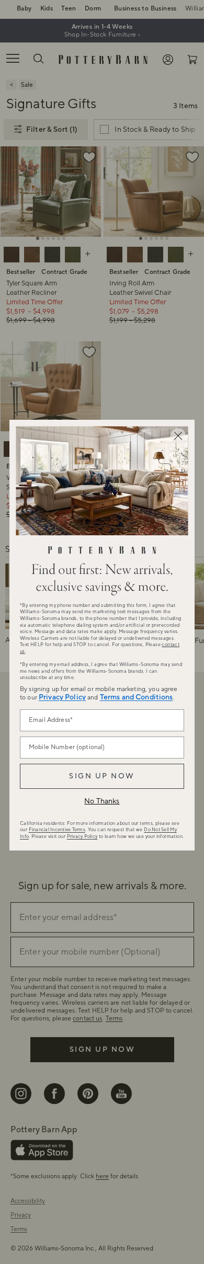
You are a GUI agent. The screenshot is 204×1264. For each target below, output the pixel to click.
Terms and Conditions (136, 697)
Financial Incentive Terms (57, 829)
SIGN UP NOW (101, 776)
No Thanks (101, 801)
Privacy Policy (62, 697)
